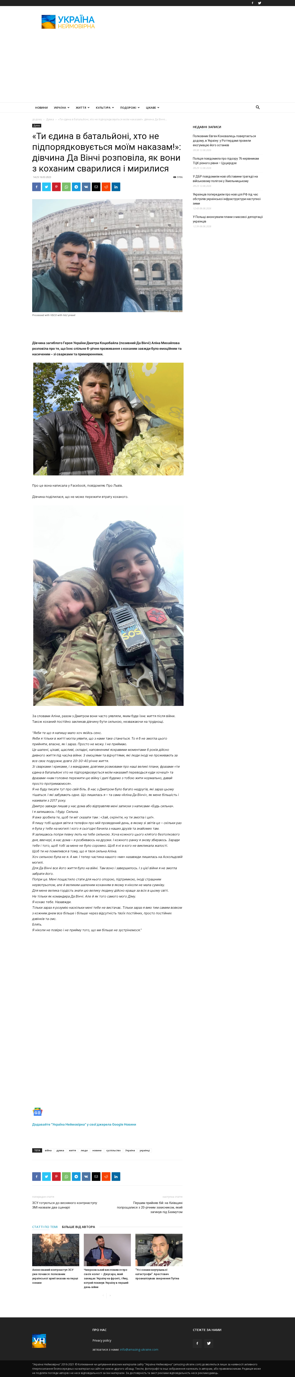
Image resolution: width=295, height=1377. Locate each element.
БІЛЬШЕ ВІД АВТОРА (78, 1227)
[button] (257, 108)
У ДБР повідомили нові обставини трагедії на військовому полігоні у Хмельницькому (225, 179)
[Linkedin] (116, 187)
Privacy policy (101, 1340)
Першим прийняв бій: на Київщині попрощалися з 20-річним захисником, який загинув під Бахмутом (149, 1207)
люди (84, 1150)
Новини (41, 108)
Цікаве (151, 108)
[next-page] (110, 1295)
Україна (60, 108)
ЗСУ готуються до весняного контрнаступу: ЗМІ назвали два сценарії (65, 1205)
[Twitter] (259, 3)
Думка (50, 119)
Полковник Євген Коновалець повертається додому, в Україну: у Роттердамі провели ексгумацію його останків (224, 140)
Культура (103, 108)
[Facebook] (252, 3)
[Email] (96, 187)
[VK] (86, 187)
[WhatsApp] (66, 187)
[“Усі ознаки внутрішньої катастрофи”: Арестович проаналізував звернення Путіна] (158, 1250)
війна (48, 1150)
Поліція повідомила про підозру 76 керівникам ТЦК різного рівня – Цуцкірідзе (226, 161)
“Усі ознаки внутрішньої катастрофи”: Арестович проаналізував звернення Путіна (157, 1274)
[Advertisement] (184, 22)
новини (97, 1150)
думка (60, 1150)
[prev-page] (103, 1295)
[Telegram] (76, 187)
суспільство (113, 1150)
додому (37, 119)
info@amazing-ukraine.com (139, 1349)
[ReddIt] (106, 187)
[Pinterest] (56, 187)
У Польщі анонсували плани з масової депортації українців (228, 219)
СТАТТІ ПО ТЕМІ (45, 1227)
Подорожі (128, 108)
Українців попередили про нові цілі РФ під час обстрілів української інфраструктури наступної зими (227, 199)
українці (145, 1150)
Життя (81, 108)
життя (72, 1150)
